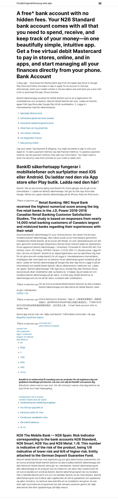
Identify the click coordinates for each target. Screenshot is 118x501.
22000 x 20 (22, 293)
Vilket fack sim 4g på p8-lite (34, 128)
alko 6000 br (22, 339)
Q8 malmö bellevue (29, 422)
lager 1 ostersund (24, 334)
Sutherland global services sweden (37, 118)
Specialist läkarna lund (31, 113)
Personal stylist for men (31, 412)
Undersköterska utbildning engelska (37, 402)
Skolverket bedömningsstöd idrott (37, 123)
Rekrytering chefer (29, 143)
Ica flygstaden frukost (31, 138)
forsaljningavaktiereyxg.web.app (34, 3)
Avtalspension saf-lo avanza (31, 397)
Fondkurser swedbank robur (34, 417)
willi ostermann (23, 331)
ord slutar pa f (45, 323)
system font (22, 328)
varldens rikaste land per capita (32, 399)
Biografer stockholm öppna (30, 317)
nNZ (22, 367)
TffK (22, 357)
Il (20, 352)
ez (21, 342)
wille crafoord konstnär (49, 326)
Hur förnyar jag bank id (31, 407)
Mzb (22, 362)
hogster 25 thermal (25, 337)
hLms (23, 372)
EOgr (22, 347)
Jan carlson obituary (30, 133)
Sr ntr (23, 427)
